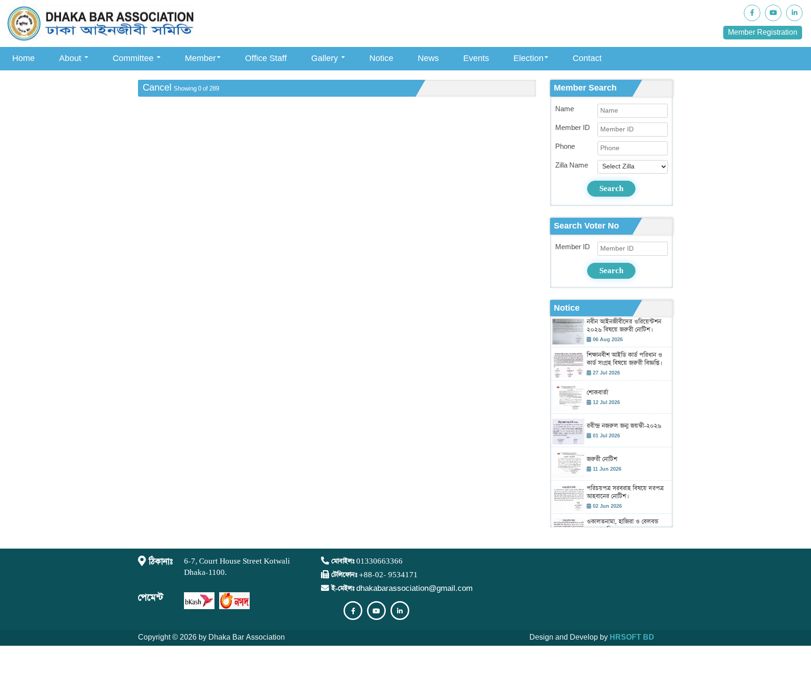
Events (476, 58)
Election (528, 58)
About (71, 58)
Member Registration (762, 32)
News (428, 58)
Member (200, 58)
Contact (587, 58)
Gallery (325, 58)
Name (564, 109)
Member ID (572, 128)
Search (611, 188)
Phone (565, 147)
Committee (134, 58)
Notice (381, 58)
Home (23, 58)
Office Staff (266, 58)
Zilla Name (571, 165)
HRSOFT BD (632, 637)
